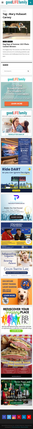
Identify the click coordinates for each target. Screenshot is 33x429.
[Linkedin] (24, 417)
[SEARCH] (28, 71)
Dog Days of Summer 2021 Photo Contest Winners (16, 45)
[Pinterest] (19, 417)
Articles (4, 41)
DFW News (10, 41)
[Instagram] (14, 417)
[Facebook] (4, 417)
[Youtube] (29, 417)
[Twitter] (9, 417)
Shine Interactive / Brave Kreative (20, 427)
